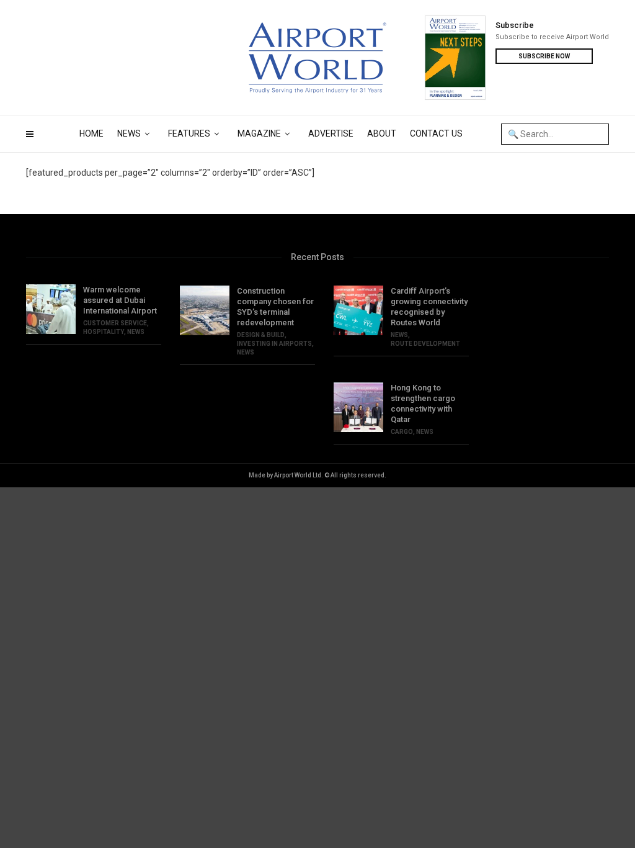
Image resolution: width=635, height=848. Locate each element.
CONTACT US (436, 133)
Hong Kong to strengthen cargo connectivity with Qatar (423, 403)
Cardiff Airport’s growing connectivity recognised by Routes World (429, 306)
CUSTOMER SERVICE (115, 323)
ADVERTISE (330, 133)
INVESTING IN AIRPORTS (274, 343)
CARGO (402, 431)
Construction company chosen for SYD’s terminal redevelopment (275, 306)
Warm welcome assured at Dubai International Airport (120, 300)
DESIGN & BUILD (261, 335)
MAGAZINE (259, 133)
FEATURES (189, 133)
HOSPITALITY (103, 331)
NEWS (129, 133)
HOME (91, 133)
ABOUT (381, 133)
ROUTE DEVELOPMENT (425, 343)
